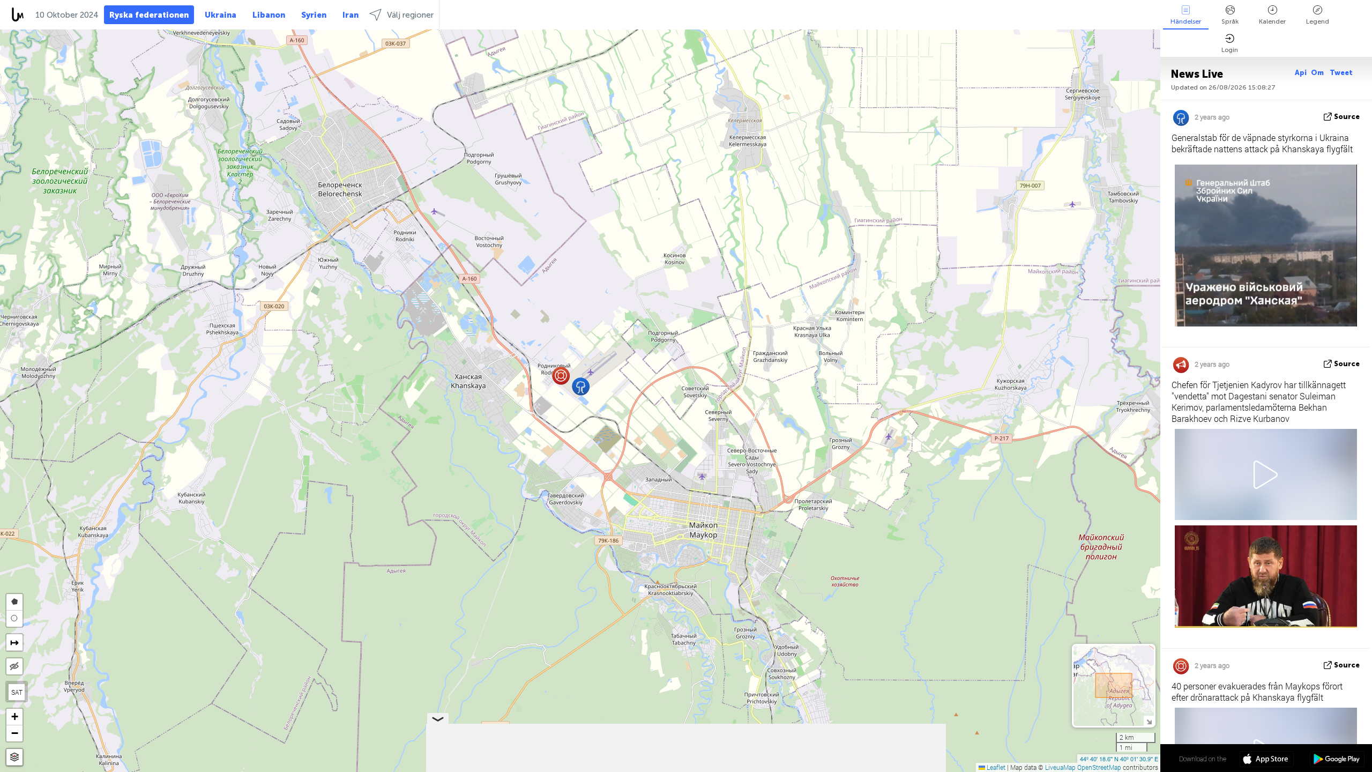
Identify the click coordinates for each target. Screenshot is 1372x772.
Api (1301, 73)
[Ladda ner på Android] (1337, 760)
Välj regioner (410, 15)
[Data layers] (14, 757)
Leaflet (995, 767)
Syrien (313, 15)
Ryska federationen (149, 15)
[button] (560, 375)
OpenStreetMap (1099, 767)
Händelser (1185, 21)
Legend (1317, 21)
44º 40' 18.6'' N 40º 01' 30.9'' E (1119, 758)
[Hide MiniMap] (1149, 721)
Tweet (1341, 73)
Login (1229, 50)
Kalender (1272, 21)
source (1347, 117)
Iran (350, 15)
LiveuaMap (1060, 767)
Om (1318, 73)
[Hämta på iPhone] (1267, 760)
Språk (1230, 21)
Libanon (268, 15)
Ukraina (220, 15)
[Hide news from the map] (14, 666)
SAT (17, 692)
